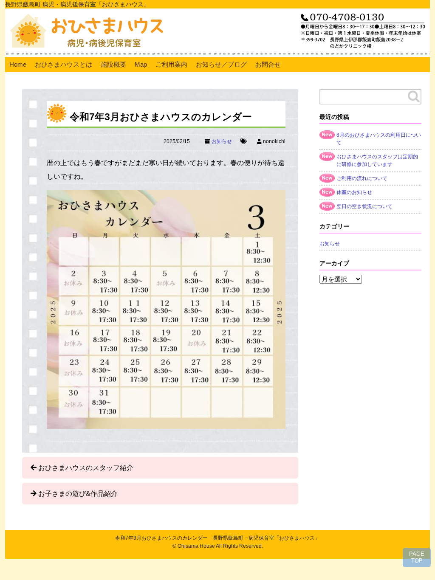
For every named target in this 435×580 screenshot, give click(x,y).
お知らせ (222, 141)
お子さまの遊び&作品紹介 (78, 493)
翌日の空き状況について (364, 206)
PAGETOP (416, 557)
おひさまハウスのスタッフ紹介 (85, 467)
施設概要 (113, 64)
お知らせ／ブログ (221, 64)
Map (141, 64)
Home (17, 64)
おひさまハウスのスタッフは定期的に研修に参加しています (377, 160)
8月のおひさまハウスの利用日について (378, 139)
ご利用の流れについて (361, 178)
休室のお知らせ (354, 192)
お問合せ (268, 64)
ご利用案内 (171, 64)
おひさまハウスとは (63, 64)
